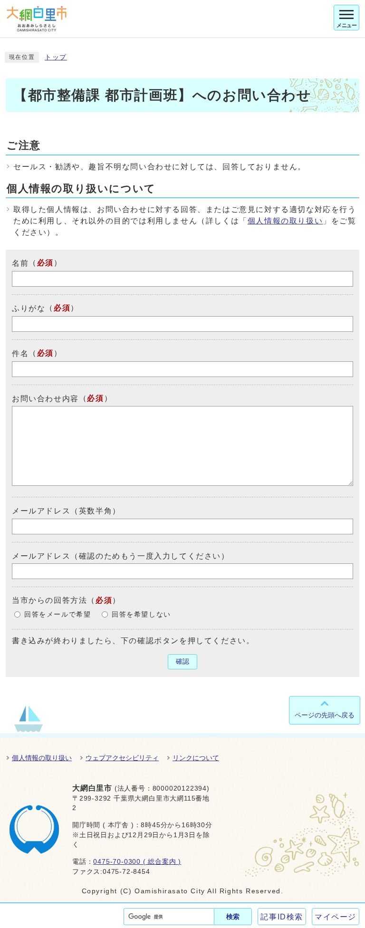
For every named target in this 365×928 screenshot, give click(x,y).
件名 (20, 353)
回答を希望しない (141, 614)
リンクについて (196, 758)
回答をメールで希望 (57, 614)
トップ (56, 57)
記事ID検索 (281, 917)
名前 (20, 263)
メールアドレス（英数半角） (66, 511)
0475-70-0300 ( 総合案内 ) (137, 861)
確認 (182, 661)
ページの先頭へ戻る (325, 715)
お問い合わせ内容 (45, 398)
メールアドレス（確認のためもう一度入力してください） (121, 555)
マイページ (335, 917)
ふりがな (28, 308)
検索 (233, 916)
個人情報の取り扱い (285, 221)
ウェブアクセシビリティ (122, 758)
